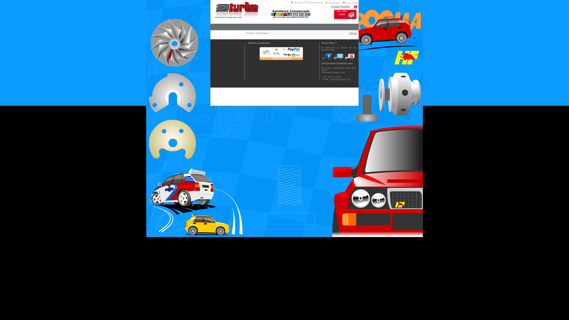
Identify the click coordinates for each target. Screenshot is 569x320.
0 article (342, 14)
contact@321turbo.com (340, 79)
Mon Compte (298, 2)
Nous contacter (352, 3)
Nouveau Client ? (335, 3)
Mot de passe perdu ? (315, 2)
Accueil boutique (261, 33)
